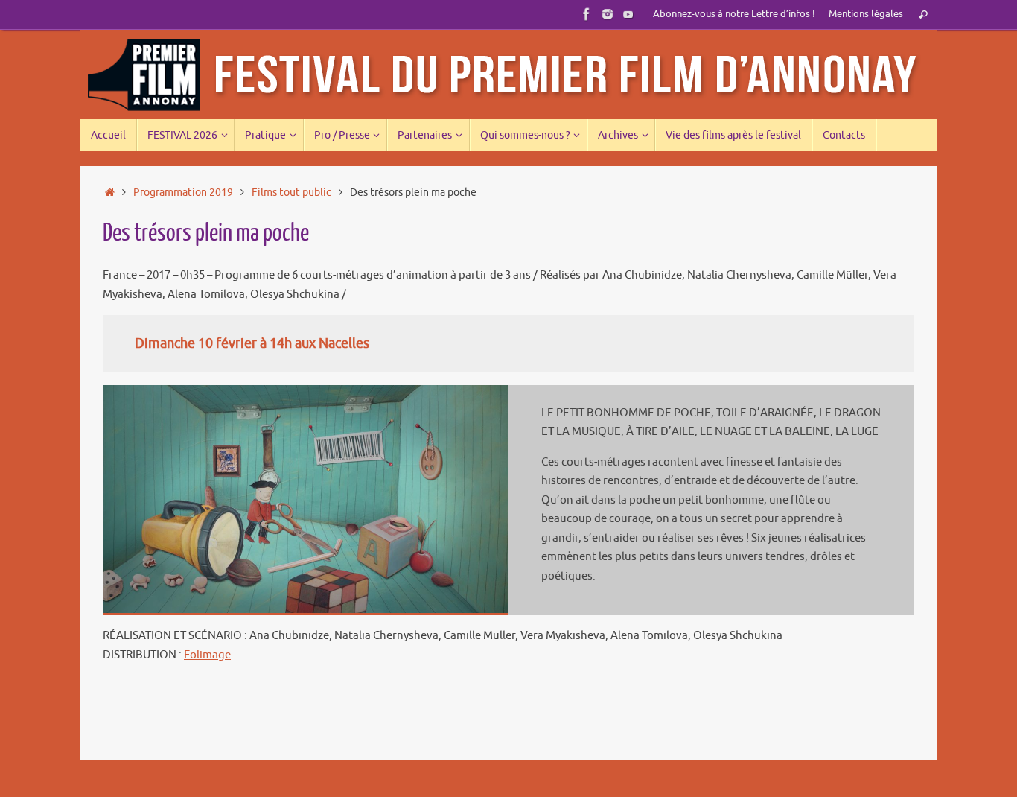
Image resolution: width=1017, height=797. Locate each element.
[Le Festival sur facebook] (586, 14)
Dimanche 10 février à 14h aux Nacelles (252, 343)
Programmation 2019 (183, 192)
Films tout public (291, 192)
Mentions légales (866, 14)
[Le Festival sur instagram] (607, 14)
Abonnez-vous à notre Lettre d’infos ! (734, 14)
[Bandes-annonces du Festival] (628, 14)
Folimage (207, 655)
